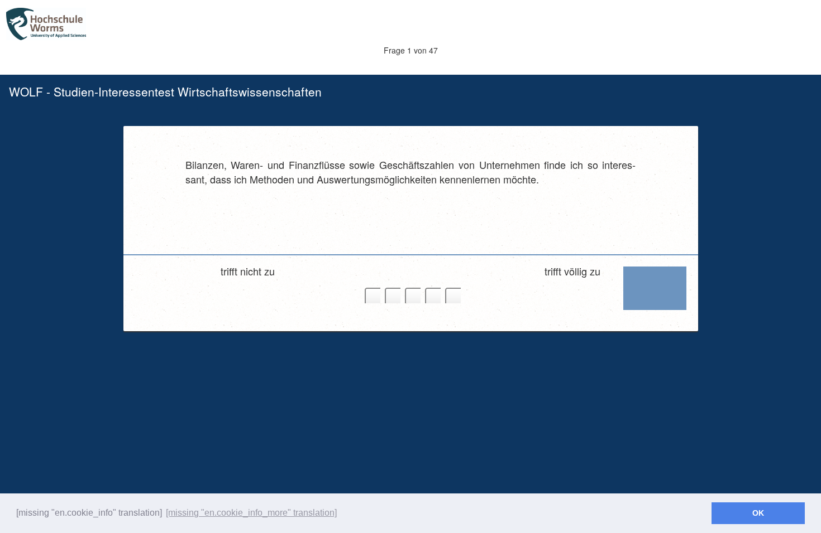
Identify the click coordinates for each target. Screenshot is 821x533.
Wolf (78, 24)
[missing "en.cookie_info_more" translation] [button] (251, 512)
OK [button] (758, 512)
